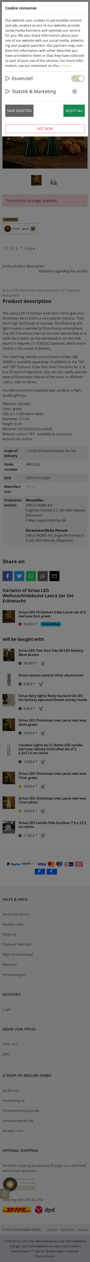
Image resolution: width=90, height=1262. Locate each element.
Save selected (19, 110)
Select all (74, 110)
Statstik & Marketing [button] (34, 91)
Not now (45, 128)
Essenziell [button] (22, 78)
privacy (65, 65)
